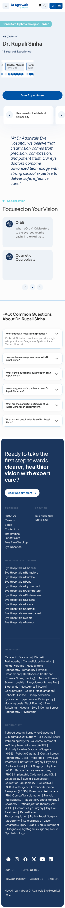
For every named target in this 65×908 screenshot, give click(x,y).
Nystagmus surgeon (35, 829)
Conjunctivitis (13, 690)
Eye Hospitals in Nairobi (19, 622)
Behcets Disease (15, 695)
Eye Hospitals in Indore (19, 604)
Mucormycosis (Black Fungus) (23, 703)
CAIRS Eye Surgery (16, 787)
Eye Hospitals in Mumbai (20, 577)
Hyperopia (29, 711)
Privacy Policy (15, 878)
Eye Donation (13, 547)
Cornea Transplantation (39, 690)
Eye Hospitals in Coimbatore (23, 590)
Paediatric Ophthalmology (40, 799)
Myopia (24, 707)
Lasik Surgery (34, 766)
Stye (34, 707)
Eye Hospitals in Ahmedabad (23, 613)
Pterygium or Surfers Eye (42, 682)
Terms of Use (30, 869)
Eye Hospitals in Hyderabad (22, 586)
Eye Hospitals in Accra (18, 617)
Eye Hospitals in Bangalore (21, 572)
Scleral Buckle (32, 820)
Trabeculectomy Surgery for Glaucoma (29, 732)
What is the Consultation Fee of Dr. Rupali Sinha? (28, 421)
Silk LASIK (44, 736)
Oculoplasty (12, 778)
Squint (9, 682)
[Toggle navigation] (5, 6)
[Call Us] (53, 6)
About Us (10, 515)
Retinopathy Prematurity (20, 669)
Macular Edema (47, 678)
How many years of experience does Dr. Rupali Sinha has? (27, 390)
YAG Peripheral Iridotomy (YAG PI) (25, 745)
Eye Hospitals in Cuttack (20, 608)
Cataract (10, 657)
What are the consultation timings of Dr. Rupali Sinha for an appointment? (27, 405)
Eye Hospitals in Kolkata (20, 599)
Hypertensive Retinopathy (37, 699)
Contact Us (12, 529)
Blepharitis (11, 686)
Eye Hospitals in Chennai (20, 568)
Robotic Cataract (27, 753)
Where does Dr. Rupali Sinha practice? (26, 333)
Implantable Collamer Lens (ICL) (34, 774)
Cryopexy (11, 804)
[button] (32, 287)
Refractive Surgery (32, 762)
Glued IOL (45, 783)
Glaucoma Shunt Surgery (20, 736)
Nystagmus (28, 686)
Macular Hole (35, 665)
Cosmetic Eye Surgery (29, 808)
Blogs (8, 524)
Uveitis (20, 682)
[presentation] (25, 287)
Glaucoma (25, 657)
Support (11, 869)
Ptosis (42, 686)
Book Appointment (59, 6)
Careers (10, 520)
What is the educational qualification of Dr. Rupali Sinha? (29, 374)
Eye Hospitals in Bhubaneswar (23, 595)
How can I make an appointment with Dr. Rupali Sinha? (27, 358)
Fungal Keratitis (14, 665)
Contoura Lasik (14, 766)
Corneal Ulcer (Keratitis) (37, 661)
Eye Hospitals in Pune (18, 581)
